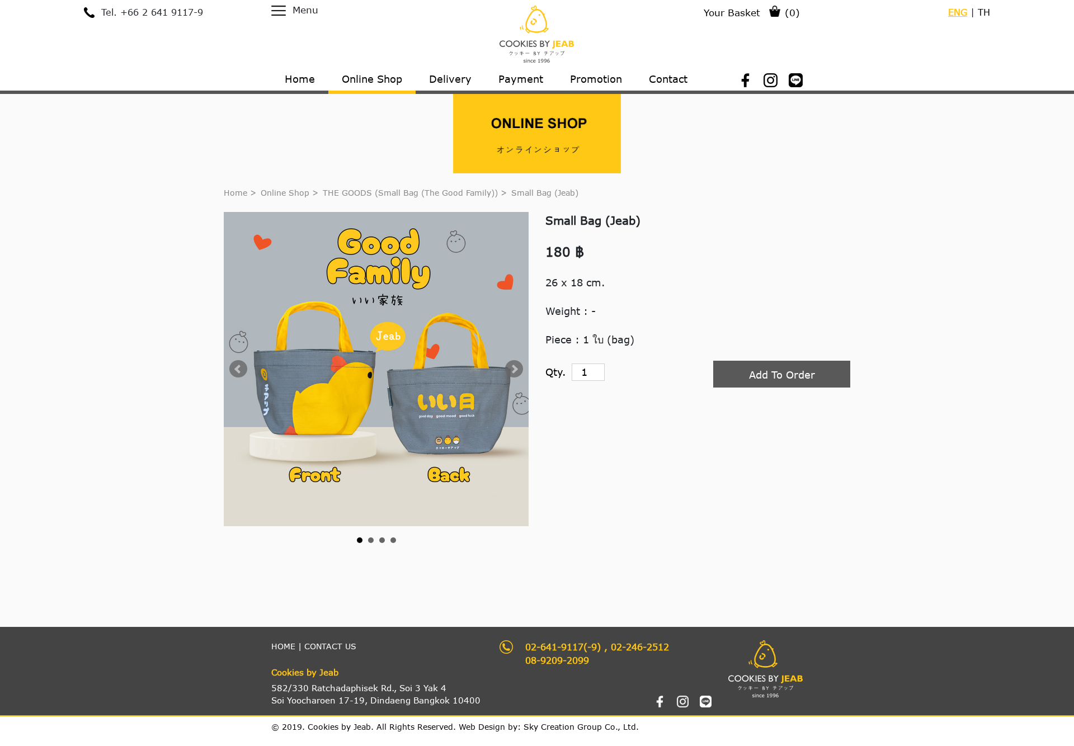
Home (235, 192)
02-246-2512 (640, 646)
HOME (283, 646)
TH (984, 12)
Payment (520, 79)
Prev (238, 369)
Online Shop (285, 192)
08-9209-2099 (557, 660)
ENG (957, 12)
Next (514, 369)
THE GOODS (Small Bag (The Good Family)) (412, 192)
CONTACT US (330, 646)
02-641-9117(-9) (563, 646)
